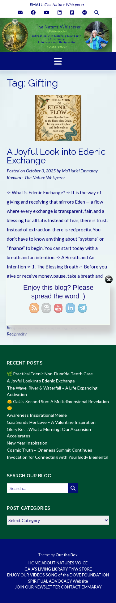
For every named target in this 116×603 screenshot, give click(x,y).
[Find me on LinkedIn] (59, 12)
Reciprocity (17, 333)
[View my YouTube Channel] (46, 12)
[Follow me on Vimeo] (72, 12)
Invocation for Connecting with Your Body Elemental (57, 457)
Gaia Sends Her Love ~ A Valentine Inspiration (51, 422)
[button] (58, 61)
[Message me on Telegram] (84, 12)
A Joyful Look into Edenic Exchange (56, 156)
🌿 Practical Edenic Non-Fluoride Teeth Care (50, 373)
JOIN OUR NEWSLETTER (37, 587)
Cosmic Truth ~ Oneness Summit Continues (49, 450)
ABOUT (48, 563)
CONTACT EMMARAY (81, 587)
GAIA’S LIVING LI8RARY (46, 569)
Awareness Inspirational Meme (37, 415)
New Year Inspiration (27, 442)
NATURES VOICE (72, 563)
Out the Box (67, 554)
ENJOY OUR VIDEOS (26, 575)
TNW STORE (80, 569)
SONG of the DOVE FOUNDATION (77, 575)
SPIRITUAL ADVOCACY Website (58, 581)
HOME (34, 563)
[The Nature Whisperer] (58, 35)
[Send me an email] (20, 12)
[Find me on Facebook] (33, 12)
